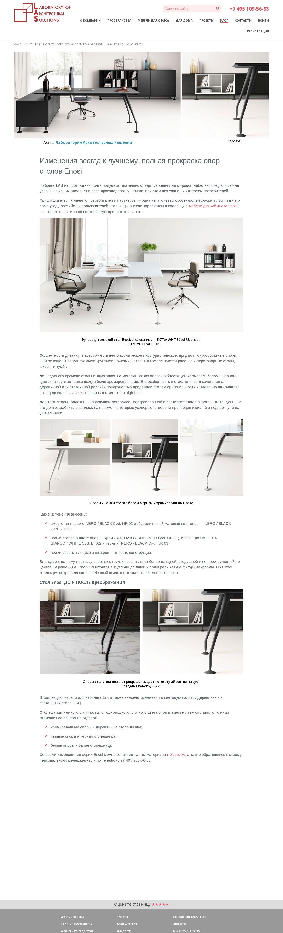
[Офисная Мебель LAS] (42, 12)
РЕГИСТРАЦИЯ (258, 31)
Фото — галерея (127, 924)
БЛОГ (224, 20)
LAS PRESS (48, 44)
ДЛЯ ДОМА (184, 20)
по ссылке (176, 754)
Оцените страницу (141, 904)
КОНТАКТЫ (243, 20)
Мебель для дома (72, 917)
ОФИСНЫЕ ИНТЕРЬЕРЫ (27, 44)
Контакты (179, 924)
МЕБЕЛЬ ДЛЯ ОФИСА (153, 20)
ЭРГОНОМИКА (65, 44)
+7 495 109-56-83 (249, 8)
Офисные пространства (76, 924)
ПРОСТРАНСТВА (119, 20)
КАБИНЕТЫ (112, 44)
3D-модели (124, 931)
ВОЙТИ (263, 20)
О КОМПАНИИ (90, 20)
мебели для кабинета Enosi (213, 205)
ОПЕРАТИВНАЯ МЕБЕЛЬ (90, 44)
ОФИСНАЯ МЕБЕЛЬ (132, 44)
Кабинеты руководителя (76, 931)
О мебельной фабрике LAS (189, 917)
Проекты (122, 917)
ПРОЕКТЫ (206, 20)
